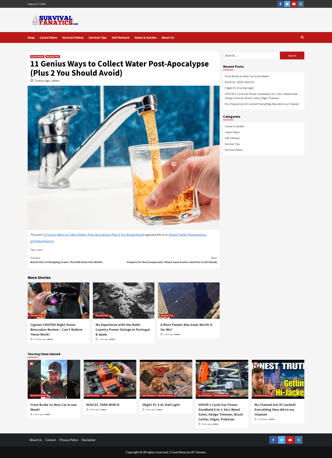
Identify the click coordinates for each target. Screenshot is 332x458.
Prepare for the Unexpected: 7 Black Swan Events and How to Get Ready (172, 260)
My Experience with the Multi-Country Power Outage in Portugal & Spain (122, 329)
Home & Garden (145, 37)
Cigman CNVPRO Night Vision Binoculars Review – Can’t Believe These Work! (56, 329)
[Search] (302, 37)
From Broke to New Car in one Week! (247, 76)
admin (55, 80)
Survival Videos (73, 37)
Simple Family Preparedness (187, 235)
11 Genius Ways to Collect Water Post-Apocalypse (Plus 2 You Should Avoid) (94, 235)
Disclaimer (88, 440)
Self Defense (120, 37)
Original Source (43, 241)
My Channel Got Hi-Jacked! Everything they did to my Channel (262, 103)
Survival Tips (98, 37)
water (40, 249)
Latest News (48, 37)
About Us (168, 37)
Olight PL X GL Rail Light (239, 88)
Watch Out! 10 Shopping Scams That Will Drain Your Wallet (66, 260)
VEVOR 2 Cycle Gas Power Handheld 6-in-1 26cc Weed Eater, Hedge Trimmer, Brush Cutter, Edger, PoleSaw (261, 96)
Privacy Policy (68, 440)
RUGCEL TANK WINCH (239, 82)
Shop (31, 37)
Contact (50, 440)
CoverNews (178, 452)
